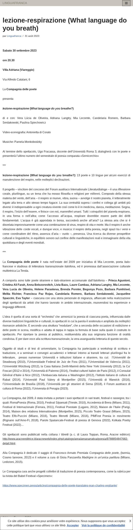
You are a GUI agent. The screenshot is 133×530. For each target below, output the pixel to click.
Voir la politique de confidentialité (103, 525)
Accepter (73, 525)
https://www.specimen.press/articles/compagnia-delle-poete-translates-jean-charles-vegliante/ (60, 485)
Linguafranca (14, 36)
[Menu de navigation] (126, 3)
